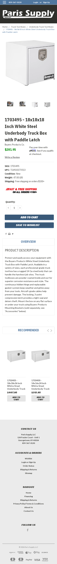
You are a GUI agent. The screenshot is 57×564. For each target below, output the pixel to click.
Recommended (28, 330)
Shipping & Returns (28, 469)
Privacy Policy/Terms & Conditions (28, 503)
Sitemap (28, 473)
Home (5, 27)
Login (35, 2)
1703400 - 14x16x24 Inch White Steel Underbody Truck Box (40, 384)
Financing (28, 496)
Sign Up (46, 2)
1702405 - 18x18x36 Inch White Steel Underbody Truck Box (16, 384)
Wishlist (28, 458)
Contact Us (29, 511)
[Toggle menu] (4, 4)
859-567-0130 (15, 2)
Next (51, 331)
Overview (28, 241)
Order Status (28, 466)
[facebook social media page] (28, 530)
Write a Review (12, 157)
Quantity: (10, 201)
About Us (28, 507)
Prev (48, 331)
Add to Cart (16, 398)
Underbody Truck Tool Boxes (41, 27)
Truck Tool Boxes (18, 27)
